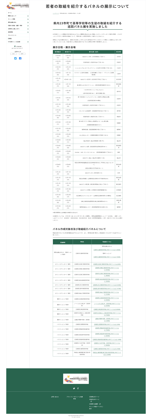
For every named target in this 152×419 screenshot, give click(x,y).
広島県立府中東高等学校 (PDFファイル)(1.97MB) (107, 288)
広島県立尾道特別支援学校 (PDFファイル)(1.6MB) (107, 339)
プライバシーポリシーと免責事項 (75, 398)
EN (15, 48)
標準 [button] (22, 53)
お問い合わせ (55, 397)
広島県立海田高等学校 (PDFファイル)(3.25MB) (107, 349)
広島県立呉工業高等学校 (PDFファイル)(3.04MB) (107, 285)
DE (20, 48)
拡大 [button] (14, 53)
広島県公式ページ (94, 397)
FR (17, 48)
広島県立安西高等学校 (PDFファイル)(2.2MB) (107, 324)
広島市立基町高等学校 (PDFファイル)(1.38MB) (107, 250)
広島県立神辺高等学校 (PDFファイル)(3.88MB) (107, 309)
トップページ (56, 13)
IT (22, 48)
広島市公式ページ (94, 399)
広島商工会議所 (93, 404)
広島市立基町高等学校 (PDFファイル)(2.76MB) (107, 257)
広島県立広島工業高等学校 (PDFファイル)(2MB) (107, 264)
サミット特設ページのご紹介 (96, 407)
